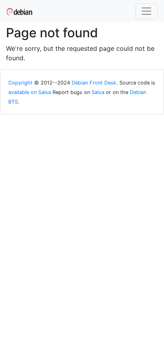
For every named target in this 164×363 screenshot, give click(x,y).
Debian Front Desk (94, 83)
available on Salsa (29, 92)
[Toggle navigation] (146, 11)
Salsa (98, 92)
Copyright (20, 83)
